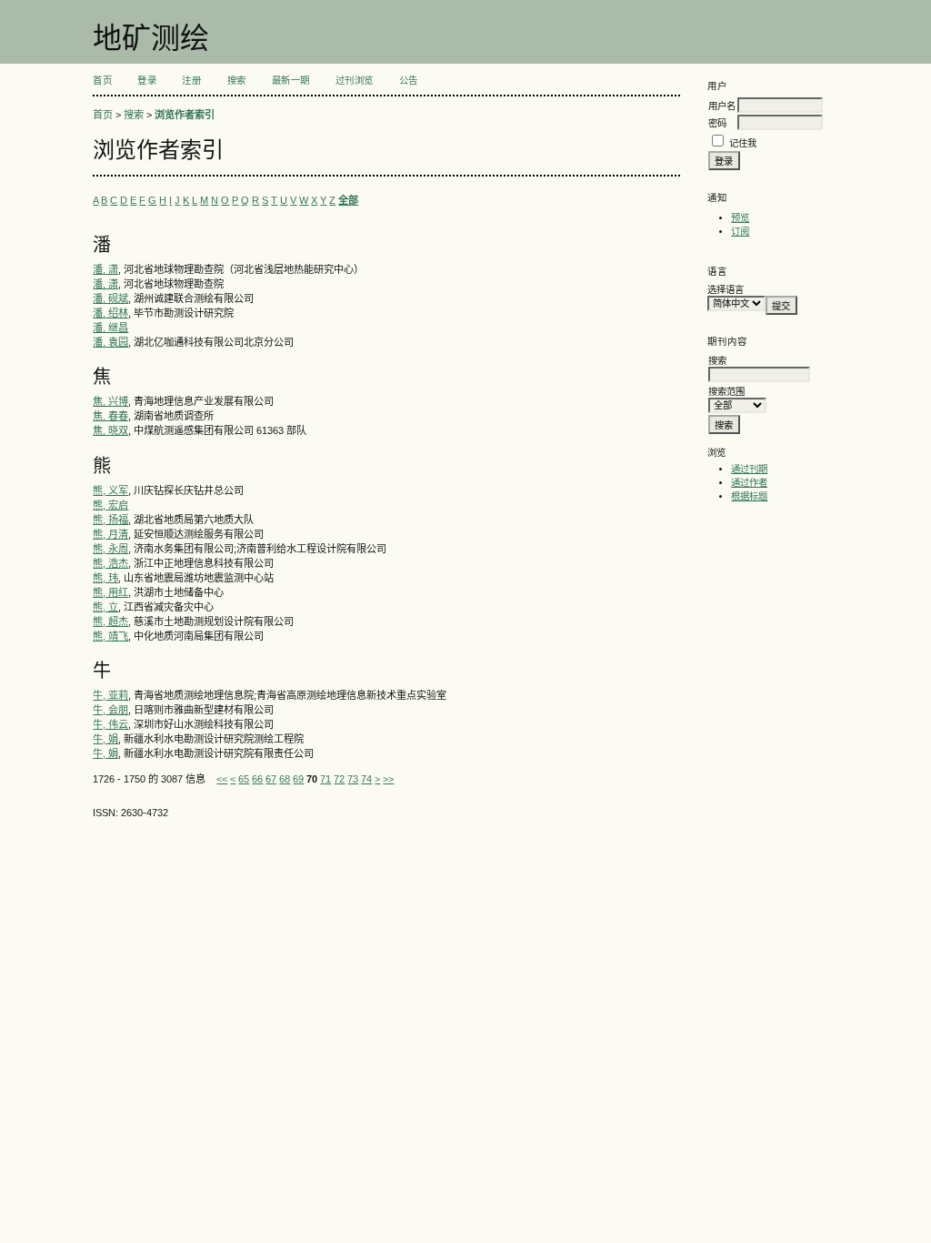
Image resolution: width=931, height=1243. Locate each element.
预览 (740, 218)
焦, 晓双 (110, 430)
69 (298, 778)
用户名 (722, 106)
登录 (146, 81)
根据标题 (749, 496)
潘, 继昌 (110, 327)
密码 (717, 123)
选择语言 (725, 290)
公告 (408, 81)
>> (388, 778)
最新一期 (291, 81)
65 (243, 778)
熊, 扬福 (110, 519)
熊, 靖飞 (110, 636)
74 (366, 778)
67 (270, 778)
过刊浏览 (354, 81)
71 (325, 778)
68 (284, 778)
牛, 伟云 (110, 724)
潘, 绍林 (110, 313)
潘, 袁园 (110, 342)
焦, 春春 (110, 415)
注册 (191, 81)
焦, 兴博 (110, 401)
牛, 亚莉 (110, 695)
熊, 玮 (105, 577)
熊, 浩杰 (110, 563)
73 (352, 778)
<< (221, 778)
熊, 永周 (110, 548)
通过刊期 (749, 469)
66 (257, 778)
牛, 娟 (105, 738)
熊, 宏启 (110, 505)
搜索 (236, 81)
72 (339, 778)
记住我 (742, 143)
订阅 (740, 232)
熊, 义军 (110, 490)
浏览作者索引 (185, 114)
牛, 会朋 (110, 709)
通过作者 (749, 483)
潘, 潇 (105, 269)
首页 (102, 81)
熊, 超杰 (110, 621)
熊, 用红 (110, 592)
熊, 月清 (110, 534)
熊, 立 (105, 606)
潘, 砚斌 (110, 298)
